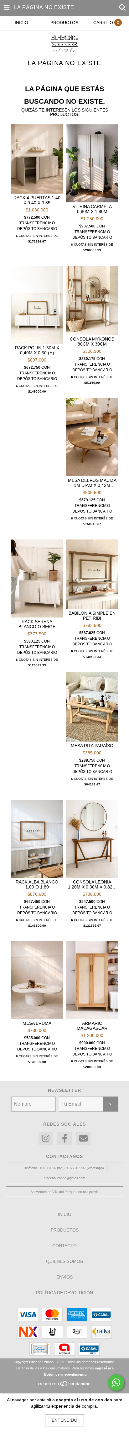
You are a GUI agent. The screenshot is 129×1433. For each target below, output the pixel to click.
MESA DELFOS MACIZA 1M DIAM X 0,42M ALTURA (92, 483)
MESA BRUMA (37, 1023)
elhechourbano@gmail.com (64, 1178)
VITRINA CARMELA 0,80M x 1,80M (92, 209)
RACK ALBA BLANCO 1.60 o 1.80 (37, 884)
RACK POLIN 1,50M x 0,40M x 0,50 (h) (37, 350)
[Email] (83, 1138)
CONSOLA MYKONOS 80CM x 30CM (92, 341)
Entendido (64, 1420)
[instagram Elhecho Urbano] (46, 1138)
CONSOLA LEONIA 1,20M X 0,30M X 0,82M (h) (92, 884)
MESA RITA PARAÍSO (92, 745)
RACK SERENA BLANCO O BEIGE (36, 624)
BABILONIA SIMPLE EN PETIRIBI (92, 616)
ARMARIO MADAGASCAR (92, 1026)
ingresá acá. (105, 1368)
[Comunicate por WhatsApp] (116, 1382)
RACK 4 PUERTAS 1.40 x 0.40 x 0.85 (36, 200)
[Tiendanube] (64, 1385)
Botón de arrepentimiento (65, 1374)
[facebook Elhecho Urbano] (64, 1138)
